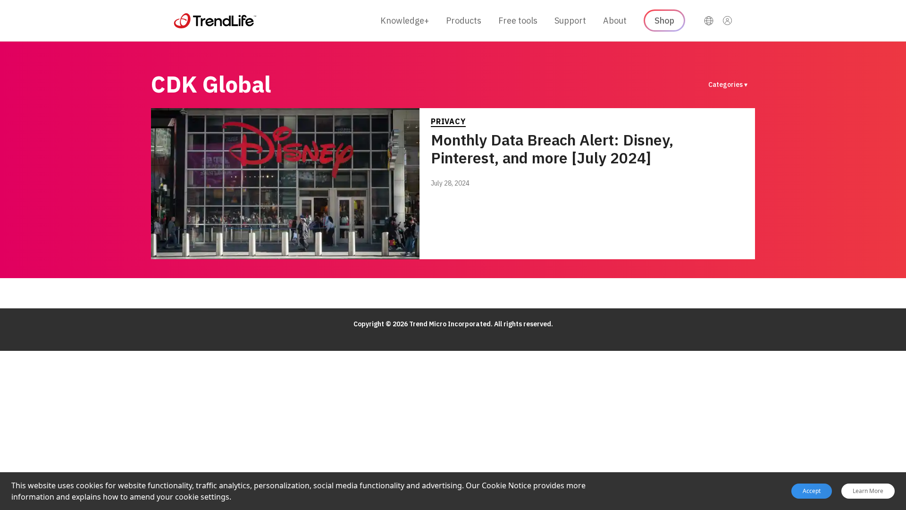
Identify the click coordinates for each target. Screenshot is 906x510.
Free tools (517, 20)
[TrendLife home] (215, 20)
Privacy (448, 121)
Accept (812, 491)
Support (570, 20)
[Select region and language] (708, 21)
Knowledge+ (404, 20)
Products (463, 20)
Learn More (868, 491)
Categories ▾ (727, 84)
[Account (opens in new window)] (727, 21)
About (615, 20)
